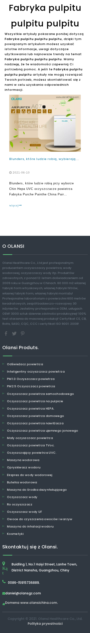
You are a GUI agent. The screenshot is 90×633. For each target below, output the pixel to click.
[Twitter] (15, 333)
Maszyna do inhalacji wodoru (30, 526)
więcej (14, 205)
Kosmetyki (15, 534)
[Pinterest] (22, 333)
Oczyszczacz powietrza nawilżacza (35, 423)
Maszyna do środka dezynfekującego (37, 490)
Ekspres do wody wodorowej (29, 475)
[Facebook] (6, 333)
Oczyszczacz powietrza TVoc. (30, 445)
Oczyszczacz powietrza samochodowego (40, 394)
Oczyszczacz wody (22, 497)
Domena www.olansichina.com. (31, 603)
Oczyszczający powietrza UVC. (32, 453)
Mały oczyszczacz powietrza (30, 438)
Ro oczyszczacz (19, 504)
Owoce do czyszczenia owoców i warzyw (39, 519)
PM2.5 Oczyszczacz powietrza (31, 386)
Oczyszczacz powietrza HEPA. (30, 408)
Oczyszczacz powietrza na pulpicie (35, 401)
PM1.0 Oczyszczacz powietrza (30, 379)
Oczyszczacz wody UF (24, 512)
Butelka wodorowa (22, 482)
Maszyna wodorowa (23, 460)
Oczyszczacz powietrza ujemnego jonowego (42, 430)
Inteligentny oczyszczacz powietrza (36, 371)
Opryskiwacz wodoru (23, 467)
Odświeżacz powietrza (25, 364)
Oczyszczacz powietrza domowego (35, 416)
